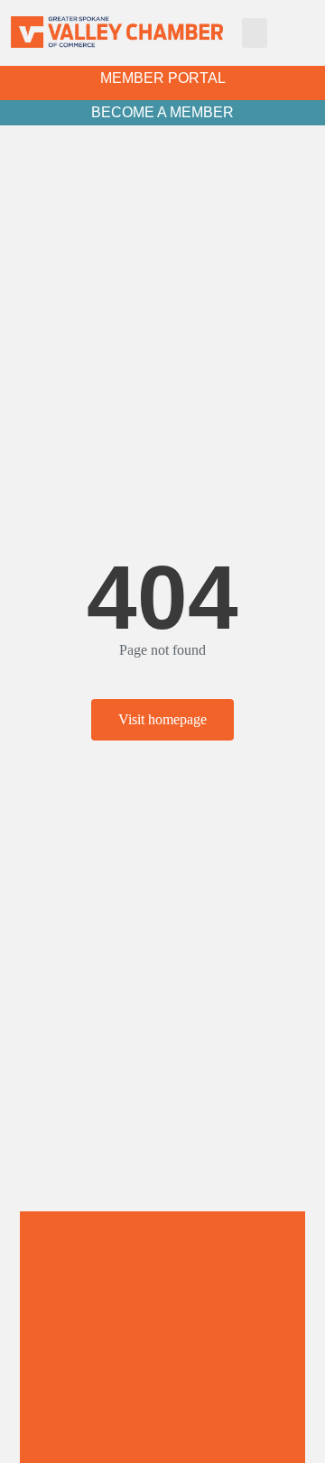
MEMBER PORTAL (163, 78)
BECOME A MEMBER (162, 112)
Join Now (162, 1424)
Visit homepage (162, 719)
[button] (254, 33)
